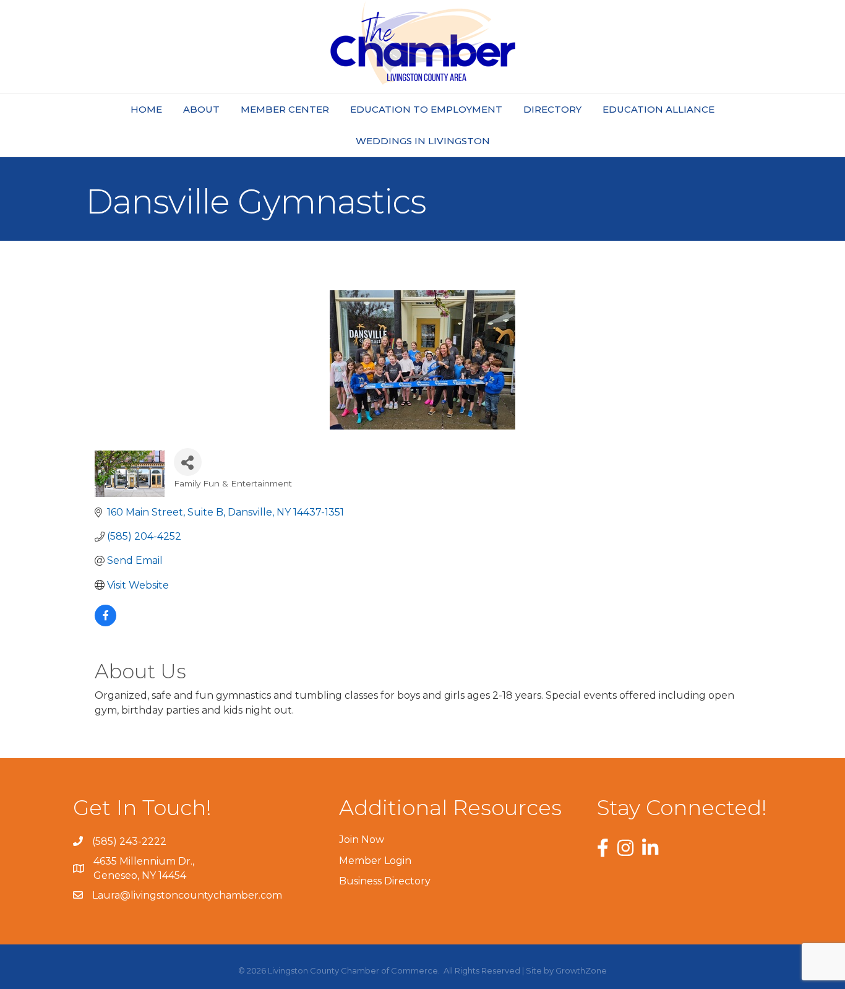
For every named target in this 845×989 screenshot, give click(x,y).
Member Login (375, 860)
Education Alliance (658, 109)
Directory (552, 109)
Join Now (361, 839)
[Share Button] (188, 462)
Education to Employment (426, 109)
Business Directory (385, 881)
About (201, 109)
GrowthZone (581, 970)
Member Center (285, 109)
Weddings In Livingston (423, 141)
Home (146, 109)
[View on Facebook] (105, 623)
